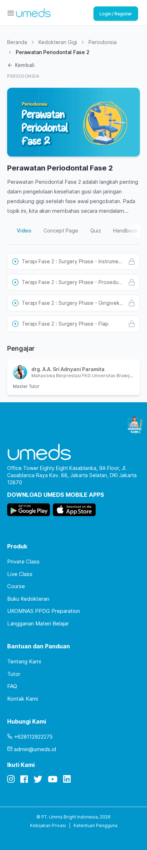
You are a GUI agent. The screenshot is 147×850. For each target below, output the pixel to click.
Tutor (13, 674)
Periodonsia (102, 42)
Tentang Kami (24, 661)
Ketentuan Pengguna (95, 825)
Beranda (17, 42)
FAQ (12, 686)
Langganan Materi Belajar (38, 623)
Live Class (19, 574)
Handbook (125, 230)
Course (16, 586)
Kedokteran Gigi (58, 42)
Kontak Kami (22, 698)
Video (24, 230)
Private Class (23, 561)
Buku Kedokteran (28, 598)
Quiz (95, 230)
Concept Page (61, 230)
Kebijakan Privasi (48, 825)
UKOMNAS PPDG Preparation (43, 611)
